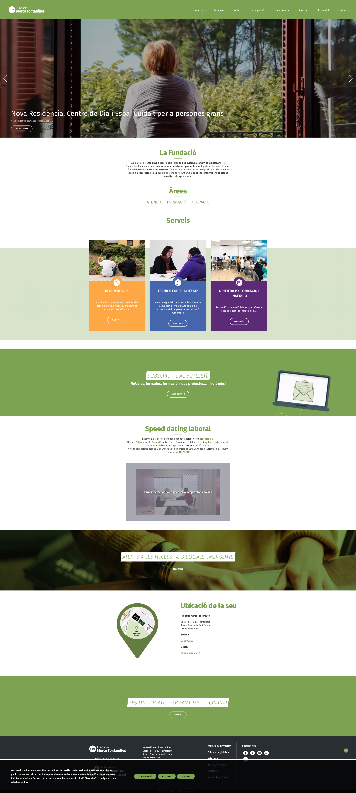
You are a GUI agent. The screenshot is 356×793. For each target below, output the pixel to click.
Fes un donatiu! (281, 10)
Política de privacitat (219, 745)
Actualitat (323, 10)
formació (156, 442)
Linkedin (266, 753)
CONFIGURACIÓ (145, 776)
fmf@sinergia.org (190, 653)
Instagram (259, 753)
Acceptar (166, 776)
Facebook (245, 753)
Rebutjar (185, 776)
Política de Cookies (21, 778)
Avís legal (212, 758)
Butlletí (237, 10)
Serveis (302, 10)
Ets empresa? (256, 10)
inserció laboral (200, 445)
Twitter (252, 753)
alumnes (141, 442)
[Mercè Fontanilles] (27, 9)
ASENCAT (184, 452)
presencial (207, 439)
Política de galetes (218, 752)
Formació (219, 10)
